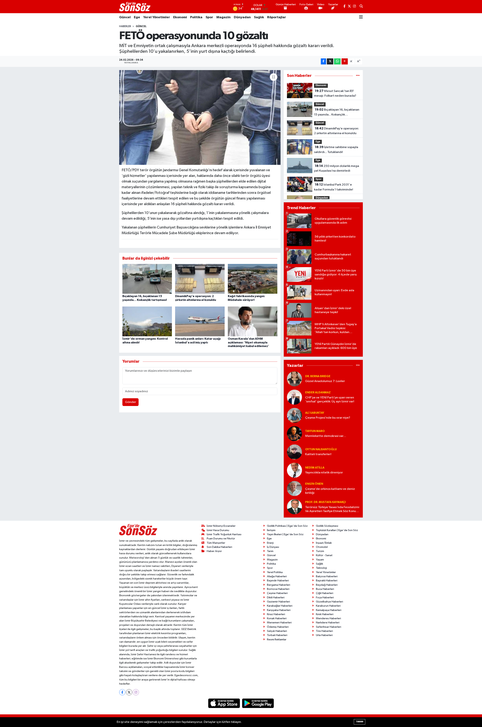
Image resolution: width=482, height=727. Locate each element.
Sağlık (259, 17)
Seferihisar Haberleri (328, 626)
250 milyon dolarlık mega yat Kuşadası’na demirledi (336, 168)
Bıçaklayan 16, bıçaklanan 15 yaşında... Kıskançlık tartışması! (336, 112)
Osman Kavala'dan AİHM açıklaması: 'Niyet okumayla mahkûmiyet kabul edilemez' (248, 342)
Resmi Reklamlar (276, 639)
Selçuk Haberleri (277, 631)
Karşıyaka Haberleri (279, 610)
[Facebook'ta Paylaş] (323, 61)
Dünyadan (242, 17)
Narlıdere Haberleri (327, 622)
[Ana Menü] (361, 17)
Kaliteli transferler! (318, 454)
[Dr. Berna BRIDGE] (294, 378)
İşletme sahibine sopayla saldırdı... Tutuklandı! (336, 149)
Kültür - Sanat (324, 555)
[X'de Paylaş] (330, 61)
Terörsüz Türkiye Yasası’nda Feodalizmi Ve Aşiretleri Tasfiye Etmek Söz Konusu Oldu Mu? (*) (332, 509)
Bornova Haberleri (278, 589)
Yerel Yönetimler (156, 17)
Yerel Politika (275, 572)
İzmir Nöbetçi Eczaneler (221, 525)
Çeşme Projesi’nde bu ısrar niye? (327, 417)
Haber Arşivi (214, 551)
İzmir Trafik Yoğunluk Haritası (224, 534)
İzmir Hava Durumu (218, 530)
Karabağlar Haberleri (279, 605)
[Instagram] (136, 692)
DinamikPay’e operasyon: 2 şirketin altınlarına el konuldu (336, 131)
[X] (129, 692)
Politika (196, 17)
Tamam (359, 722)
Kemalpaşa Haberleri (328, 610)
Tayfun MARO (315, 431)
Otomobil (322, 547)
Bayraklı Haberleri (326, 580)
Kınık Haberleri (324, 614)
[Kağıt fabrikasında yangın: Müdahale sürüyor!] (252, 278)
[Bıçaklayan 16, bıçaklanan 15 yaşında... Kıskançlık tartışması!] (147, 278)
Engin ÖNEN (314, 483)
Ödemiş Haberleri (278, 626)
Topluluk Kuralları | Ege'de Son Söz (337, 530)
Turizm (320, 551)
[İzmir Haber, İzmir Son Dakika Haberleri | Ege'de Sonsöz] (135, 6)
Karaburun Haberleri (328, 605)
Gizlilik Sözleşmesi (327, 525)
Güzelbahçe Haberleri (329, 601)
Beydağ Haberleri (327, 584)
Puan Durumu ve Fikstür (221, 538)
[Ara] (361, 6)
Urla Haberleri (324, 635)
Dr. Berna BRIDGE (317, 376)
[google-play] (258, 703)
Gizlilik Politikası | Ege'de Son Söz (287, 525)
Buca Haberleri (325, 589)
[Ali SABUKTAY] (294, 415)
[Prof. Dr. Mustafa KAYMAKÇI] (294, 506)
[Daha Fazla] (345, 61)
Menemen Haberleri (279, 622)
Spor (209, 17)
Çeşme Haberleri (277, 593)
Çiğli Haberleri (324, 593)
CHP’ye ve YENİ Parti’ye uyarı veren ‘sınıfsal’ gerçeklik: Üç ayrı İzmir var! (329, 399)
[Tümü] (358, 75)
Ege (137, 17)
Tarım (270, 551)
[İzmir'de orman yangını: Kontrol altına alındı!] (147, 321)
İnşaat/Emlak (324, 542)
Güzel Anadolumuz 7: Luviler (325, 381)
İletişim (271, 530)
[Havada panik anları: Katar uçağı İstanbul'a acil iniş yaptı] (200, 321)
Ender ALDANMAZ (318, 392)
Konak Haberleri (277, 618)
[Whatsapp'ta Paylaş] (337, 61)
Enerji (270, 542)
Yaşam (320, 559)
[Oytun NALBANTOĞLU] (294, 451)
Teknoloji (321, 567)
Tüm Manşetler (216, 542)
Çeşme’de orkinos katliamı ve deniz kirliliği (330, 491)
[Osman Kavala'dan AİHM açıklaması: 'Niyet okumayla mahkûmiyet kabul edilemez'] (252, 321)
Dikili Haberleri (275, 597)
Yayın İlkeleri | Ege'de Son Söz (285, 534)
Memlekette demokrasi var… (325, 436)
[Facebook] (122, 692)
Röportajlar (276, 17)
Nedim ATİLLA (314, 467)
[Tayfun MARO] (294, 433)
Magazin (223, 17)
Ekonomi (180, 17)
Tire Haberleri (324, 631)
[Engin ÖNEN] (294, 488)
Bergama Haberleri (278, 584)
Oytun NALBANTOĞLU (321, 449)
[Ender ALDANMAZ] (294, 397)
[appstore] (224, 703)
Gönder (130, 402)
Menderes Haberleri (328, 618)
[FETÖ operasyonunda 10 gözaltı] (200, 117)
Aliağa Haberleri (277, 576)
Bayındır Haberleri (278, 580)
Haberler (125, 26)
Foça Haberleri (325, 597)
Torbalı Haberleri (277, 635)
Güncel (125, 17)
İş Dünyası (273, 547)
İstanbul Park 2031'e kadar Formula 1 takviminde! (333, 187)
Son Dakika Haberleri (219, 547)
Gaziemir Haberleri (278, 601)
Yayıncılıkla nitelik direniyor (324, 472)
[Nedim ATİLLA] (294, 470)
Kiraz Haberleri (276, 614)
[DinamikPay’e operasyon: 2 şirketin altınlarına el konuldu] (200, 278)
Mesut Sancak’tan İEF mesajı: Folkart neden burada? (335, 93)
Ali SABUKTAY (314, 412)
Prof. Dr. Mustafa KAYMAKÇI (325, 502)
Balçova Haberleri (327, 576)
